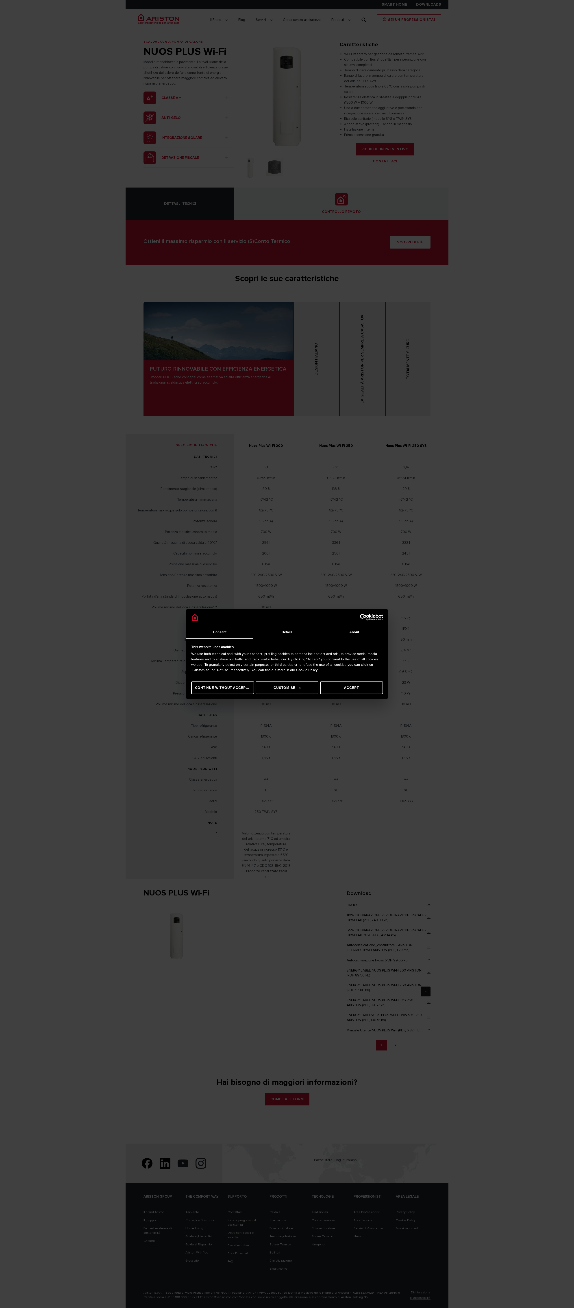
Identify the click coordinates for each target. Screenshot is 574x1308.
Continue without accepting (224, 688)
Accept (351, 688)
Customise (284, 688)
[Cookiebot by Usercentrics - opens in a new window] (363, 617)
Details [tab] (287, 632)
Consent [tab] (219, 632)
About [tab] (354, 632)
